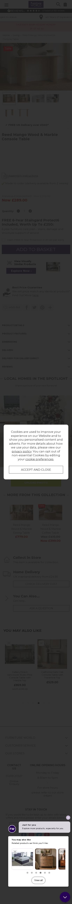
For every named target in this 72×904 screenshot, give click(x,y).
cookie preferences (39, 459)
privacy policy (21, 451)
